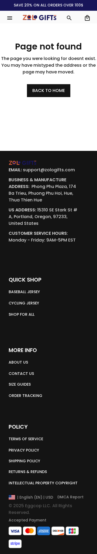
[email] (49, 170)
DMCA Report (70, 497)
